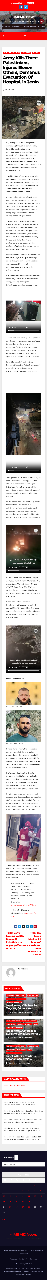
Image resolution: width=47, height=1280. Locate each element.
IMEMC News (26, 1012)
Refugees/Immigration (14, 1002)
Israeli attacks (9, 52)
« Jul (4, 1219)
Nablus (33, 1020)
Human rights (20, 995)
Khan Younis (11, 999)
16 (41, 1196)
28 (29, 1207)
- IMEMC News (23, 17)
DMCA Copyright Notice (23, 1264)
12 (16, 1196)
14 (29, 1196)
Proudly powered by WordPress (16, 1250)
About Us (13, 1259)
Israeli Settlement (13, 1020)
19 (16, 1201)
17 (4, 1201)
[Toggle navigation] (25, 36)
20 (23, 1201)
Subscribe (33, 1259)
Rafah (30, 1049)
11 (10, 1196)
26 (17, 1207)
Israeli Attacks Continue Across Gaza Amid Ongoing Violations (21, 1058)
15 (35, 1196)
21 (29, 1201)
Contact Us (23, 1259)
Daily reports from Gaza (14, 1085)
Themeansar (23, 1253)
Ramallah (28, 1024)
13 (23, 1196)
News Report (26, 52)
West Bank (18, 1027)
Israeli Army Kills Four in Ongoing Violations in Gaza (21, 1008)
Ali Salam (24, 969)
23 (41, 1201)
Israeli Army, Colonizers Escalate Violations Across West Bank (23, 1033)
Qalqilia (20, 1024)
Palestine (36, 52)
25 (10, 1207)
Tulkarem (10, 1027)
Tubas (35, 1024)
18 (10, 1201)
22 (35, 1201)
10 (4, 1196)
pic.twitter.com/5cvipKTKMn (23, 905)
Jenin (18, 52)
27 (23, 1207)
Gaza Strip (10, 995)
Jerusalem (25, 1020)
